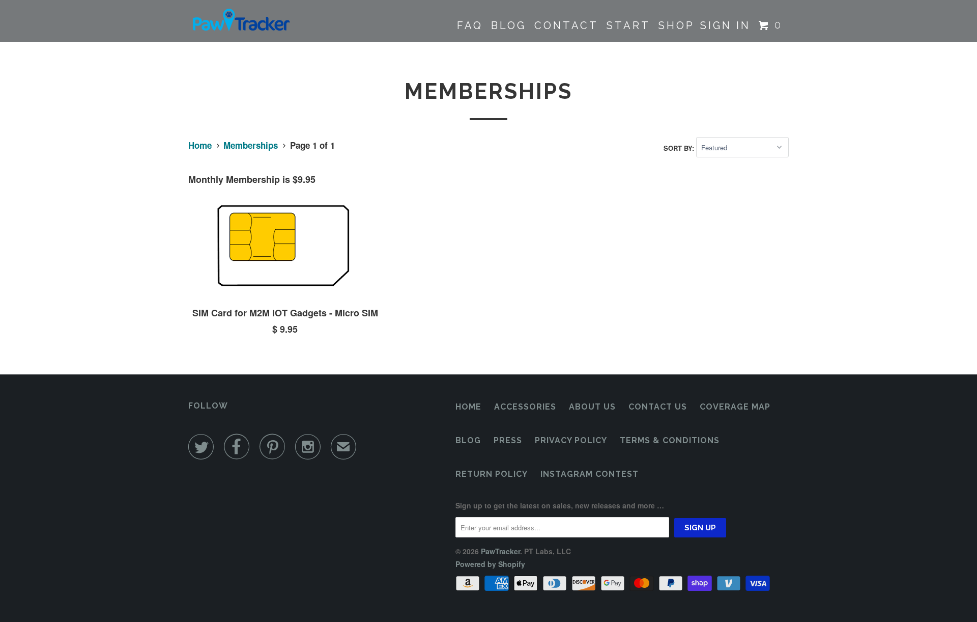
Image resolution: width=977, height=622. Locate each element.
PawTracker (500, 551)
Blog (508, 25)
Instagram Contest (589, 474)
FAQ (470, 25)
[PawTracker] (240, 21)
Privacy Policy (571, 440)
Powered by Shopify (490, 564)
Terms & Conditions (670, 440)
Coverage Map (735, 407)
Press (508, 440)
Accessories (525, 407)
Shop (676, 25)
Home (468, 407)
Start (628, 25)
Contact (566, 25)
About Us (592, 407)
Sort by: (680, 147)
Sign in (725, 25)
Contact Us (657, 407)
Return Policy (491, 474)
